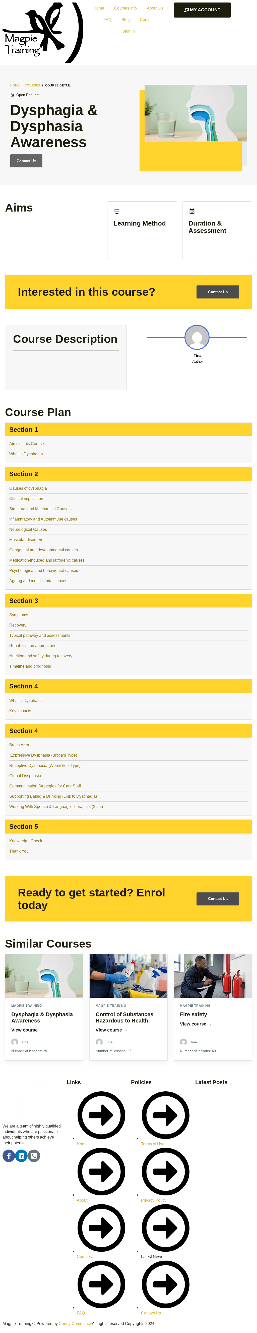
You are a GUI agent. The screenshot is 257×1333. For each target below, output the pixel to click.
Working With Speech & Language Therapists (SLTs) (56, 806)
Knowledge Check (25, 841)
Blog (125, 20)
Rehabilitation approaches (32, 646)
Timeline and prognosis (30, 666)
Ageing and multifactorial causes (38, 581)
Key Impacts (20, 711)
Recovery (17, 625)
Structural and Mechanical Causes (40, 509)
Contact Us (26, 161)
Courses (32, 85)
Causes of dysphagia (28, 488)
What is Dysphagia (26, 454)
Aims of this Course (26, 444)
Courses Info (125, 8)
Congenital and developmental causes (43, 550)
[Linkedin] (21, 1156)
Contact (147, 20)
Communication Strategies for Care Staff (45, 786)
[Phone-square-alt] (34, 1156)
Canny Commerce (75, 1323)
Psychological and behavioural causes (43, 570)
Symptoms (18, 615)
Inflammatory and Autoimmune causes (43, 519)
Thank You (19, 851)
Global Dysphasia (25, 776)
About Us (155, 8)
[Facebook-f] (9, 1156)
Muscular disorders (26, 540)
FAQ (107, 20)
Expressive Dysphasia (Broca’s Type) (43, 755)
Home (98, 8)
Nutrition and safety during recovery (40, 656)
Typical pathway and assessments (39, 635)
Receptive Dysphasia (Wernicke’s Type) (45, 765)
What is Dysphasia (26, 700)
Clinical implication (26, 498)
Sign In (128, 31)
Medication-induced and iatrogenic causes (47, 560)
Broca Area (19, 745)
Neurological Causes (28, 529)
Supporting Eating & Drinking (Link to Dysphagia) (53, 796)
